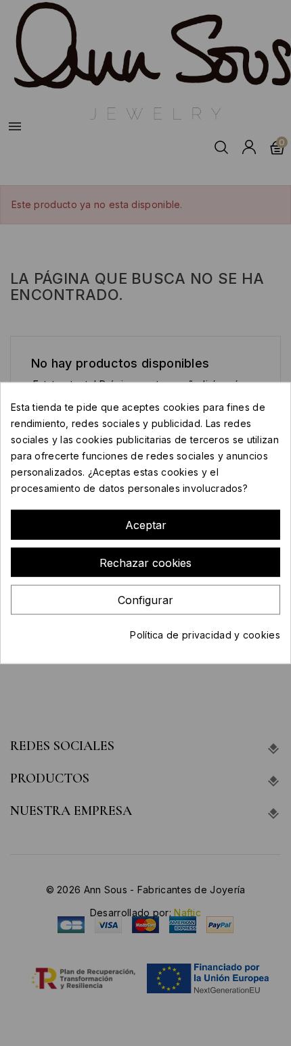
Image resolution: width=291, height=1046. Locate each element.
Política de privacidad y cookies (205, 634)
